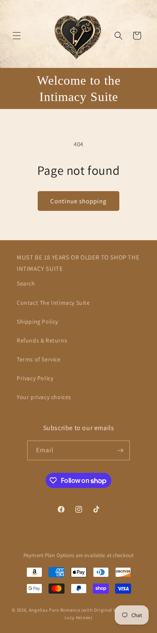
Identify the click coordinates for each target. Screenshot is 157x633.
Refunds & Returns (42, 340)
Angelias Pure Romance (54, 610)
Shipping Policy (37, 321)
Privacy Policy (35, 378)
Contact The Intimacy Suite (53, 302)
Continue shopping (78, 201)
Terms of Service (39, 359)
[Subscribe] (120, 450)
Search (26, 283)
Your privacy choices (44, 397)
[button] (17, 35)
